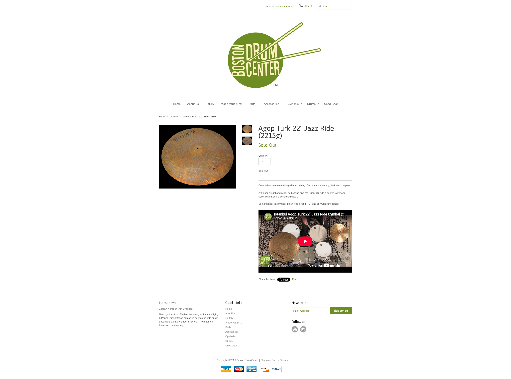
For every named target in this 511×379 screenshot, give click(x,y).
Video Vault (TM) (234, 322)
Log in (267, 6)
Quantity (262, 155)
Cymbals (230, 336)
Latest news (167, 303)
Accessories (232, 331)
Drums (229, 341)
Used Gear (231, 345)
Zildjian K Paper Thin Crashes (176, 309)
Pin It (295, 279)
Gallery (229, 318)
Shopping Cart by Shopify (274, 360)
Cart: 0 (308, 6)
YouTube (295, 329)
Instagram (303, 329)
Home (228, 309)
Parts (228, 327)
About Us (230, 313)
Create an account (284, 6)
